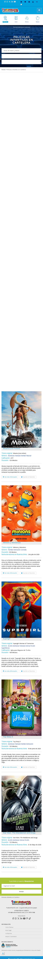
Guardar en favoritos (29, 477)
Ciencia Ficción (30, 646)
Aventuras (11, 456)
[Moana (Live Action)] (22, 419)
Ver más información (10, 477)
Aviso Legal (8, 930)
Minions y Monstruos (12, 543)
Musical (28, 456)
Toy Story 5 (8, 737)
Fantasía (17, 456)
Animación (17, 550)
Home (3, 69)
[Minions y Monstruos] (22, 513)
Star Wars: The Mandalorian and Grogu (19, 833)
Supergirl (6, 639)
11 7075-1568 (31, 912)
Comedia (23, 550)
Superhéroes (6, 648)
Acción (10, 646)
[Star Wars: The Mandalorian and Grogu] (22, 804)
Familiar (23, 456)
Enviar (21, 891)
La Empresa (9, 933)
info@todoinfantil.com (16, 912)
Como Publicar (9, 927)
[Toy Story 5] (22, 708)
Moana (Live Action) (11, 448)
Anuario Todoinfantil (11, 936)
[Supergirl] (22, 609)
